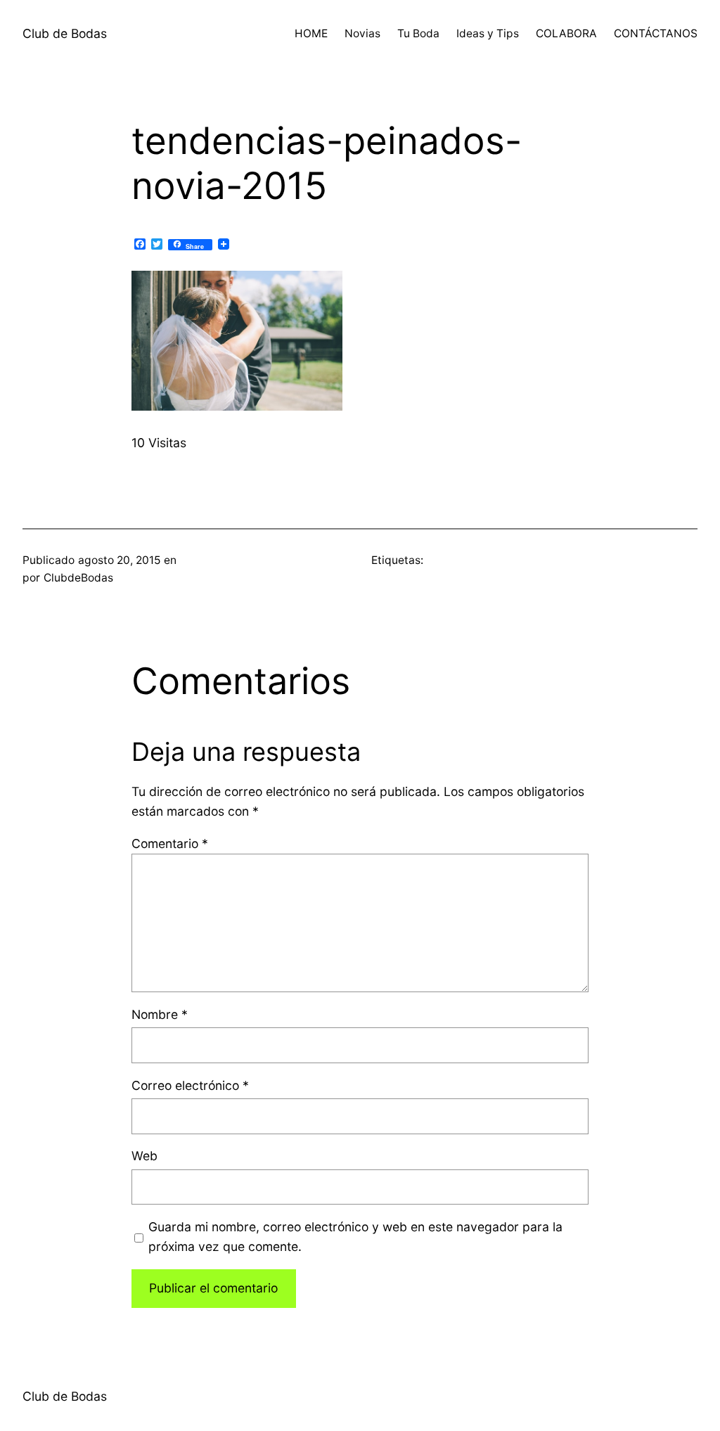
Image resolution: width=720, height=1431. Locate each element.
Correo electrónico (190, 1085)
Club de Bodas (64, 33)
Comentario (169, 843)
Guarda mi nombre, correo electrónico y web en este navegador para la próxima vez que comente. (355, 1236)
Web (144, 1155)
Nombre (159, 1014)
